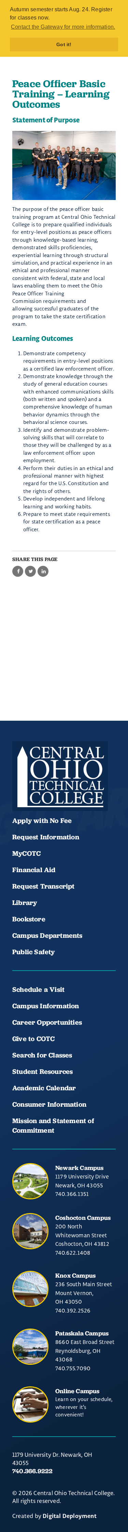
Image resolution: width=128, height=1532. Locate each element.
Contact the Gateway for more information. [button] (63, 27)
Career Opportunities (47, 1022)
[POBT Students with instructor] (64, 165)
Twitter (90, 790)
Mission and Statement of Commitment (53, 1125)
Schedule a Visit (38, 989)
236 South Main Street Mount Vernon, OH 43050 (83, 1293)
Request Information (45, 837)
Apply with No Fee (42, 820)
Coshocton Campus (83, 1218)
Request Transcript (43, 886)
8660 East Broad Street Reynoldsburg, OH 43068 (84, 1350)
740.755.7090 (72, 1368)
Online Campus (77, 1391)
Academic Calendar (45, 1088)
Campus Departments (47, 935)
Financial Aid (34, 870)
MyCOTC (26, 853)
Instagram (67, 790)
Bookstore (28, 919)
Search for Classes (42, 1055)
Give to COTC (33, 1039)
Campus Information (45, 1006)
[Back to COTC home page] (60, 776)
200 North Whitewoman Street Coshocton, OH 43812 (82, 1235)
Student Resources (42, 1071)
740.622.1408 (72, 1252)
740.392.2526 (72, 1310)
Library (24, 902)
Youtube (43, 790)
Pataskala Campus (82, 1333)
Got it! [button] (63, 44)
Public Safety (33, 952)
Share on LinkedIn (43, 571)
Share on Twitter (30, 571)
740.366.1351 (72, 1193)
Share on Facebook (17, 571)
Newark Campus (79, 1168)
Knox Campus (75, 1275)
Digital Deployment (70, 1516)
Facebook (20, 790)
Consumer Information (49, 1104)
